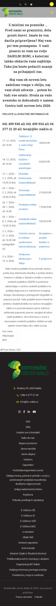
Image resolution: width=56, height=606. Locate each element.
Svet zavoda (28, 548)
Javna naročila (28, 448)
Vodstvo (28, 459)
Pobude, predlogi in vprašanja (28, 500)
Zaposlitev (28, 464)
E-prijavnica (45, 258)
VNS (28, 427)
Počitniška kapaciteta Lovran (28, 470)
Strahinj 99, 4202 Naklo (29, 388)
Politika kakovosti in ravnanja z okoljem (28, 558)
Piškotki (38, 597)
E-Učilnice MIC (28, 526)
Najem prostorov (28, 443)
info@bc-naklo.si (29, 401)
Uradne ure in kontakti (28, 432)
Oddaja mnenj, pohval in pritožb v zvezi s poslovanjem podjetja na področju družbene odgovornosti (28, 479)
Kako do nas (28, 437)
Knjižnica (28, 494)
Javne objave (28, 454)
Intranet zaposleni (28, 542)
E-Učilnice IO (28, 515)
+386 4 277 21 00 (29, 395)
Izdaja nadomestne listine (28, 489)
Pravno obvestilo (24, 597)
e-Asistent (28, 531)
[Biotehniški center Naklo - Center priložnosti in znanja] (12, 12)
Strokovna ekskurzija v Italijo (25, 259)
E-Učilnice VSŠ (28, 521)
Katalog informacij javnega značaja (28, 569)
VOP (28, 421)
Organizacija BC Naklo (28, 564)
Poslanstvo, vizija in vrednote (28, 575)
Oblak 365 (28, 537)
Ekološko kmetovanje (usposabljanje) (27, 178)
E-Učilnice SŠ (28, 510)
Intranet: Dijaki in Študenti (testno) (28, 553)
